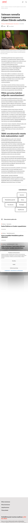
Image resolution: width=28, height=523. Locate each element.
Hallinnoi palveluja (14, 268)
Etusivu (2, 6)
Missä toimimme (5, 504)
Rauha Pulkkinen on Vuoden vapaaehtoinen (13, 226)
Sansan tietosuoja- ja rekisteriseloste (17, 270)
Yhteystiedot (4, 510)
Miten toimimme (5, 501)
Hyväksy (14, 260)
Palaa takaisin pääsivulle (10, 219)
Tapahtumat (21, 209)
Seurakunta (10, 204)
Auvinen (22, 195)
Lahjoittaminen (5, 507)
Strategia (21, 204)
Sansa (22, 200)
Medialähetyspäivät (10, 200)
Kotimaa (6, 6)
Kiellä (14, 264)
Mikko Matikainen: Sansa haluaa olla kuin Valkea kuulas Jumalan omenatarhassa (13, 247)
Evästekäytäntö (7, 270)
